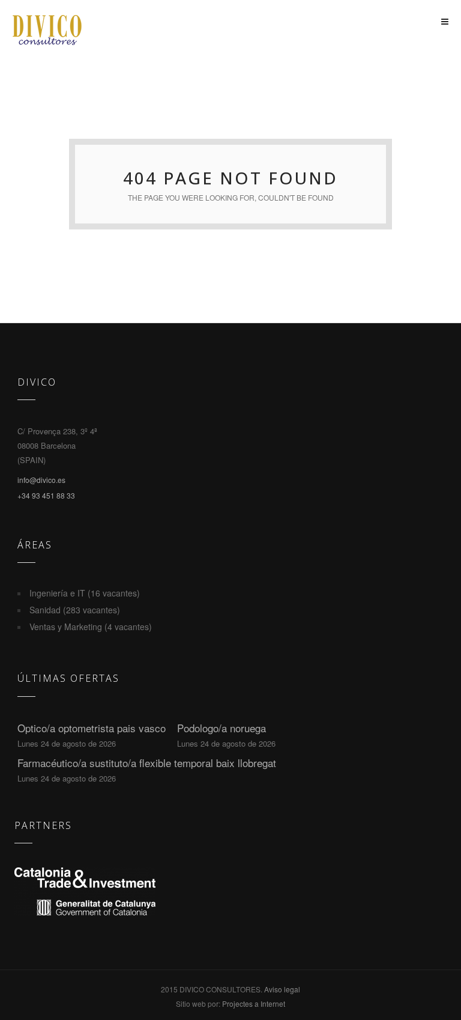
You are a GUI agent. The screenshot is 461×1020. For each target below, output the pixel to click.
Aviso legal (282, 989)
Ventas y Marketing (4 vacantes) (90, 627)
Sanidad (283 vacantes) (74, 610)
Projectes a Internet (253, 1003)
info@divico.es (41, 480)
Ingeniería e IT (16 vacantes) (84, 593)
